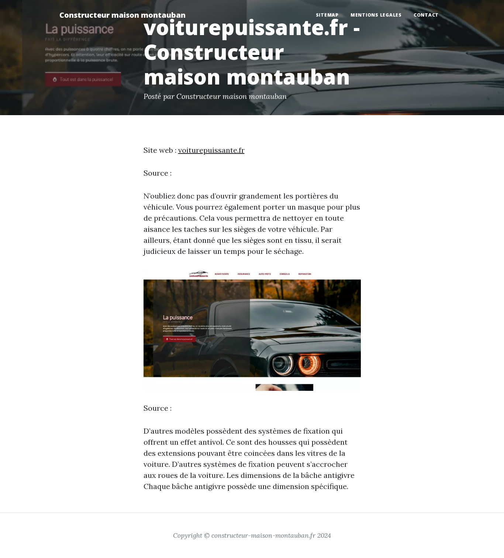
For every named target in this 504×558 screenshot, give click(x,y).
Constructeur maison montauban (122, 15)
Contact (426, 15)
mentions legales (376, 15)
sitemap (327, 15)
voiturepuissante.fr (211, 150)
